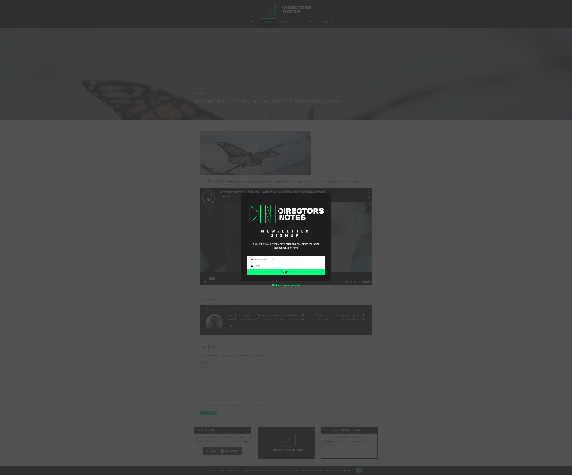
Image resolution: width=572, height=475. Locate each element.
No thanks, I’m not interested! (286, 285)
